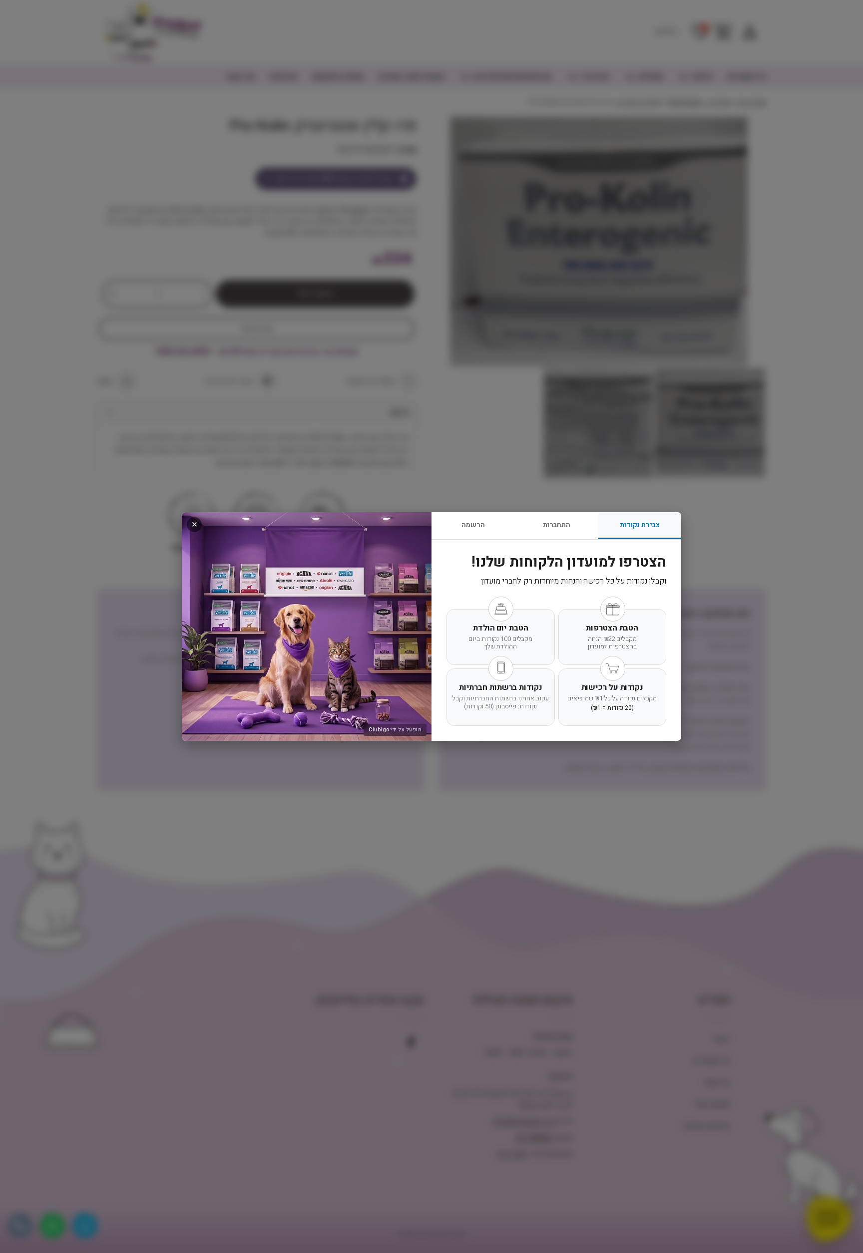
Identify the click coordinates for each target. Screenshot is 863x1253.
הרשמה (473, 525)
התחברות (556, 525)
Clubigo (379, 729)
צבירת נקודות (640, 525)
